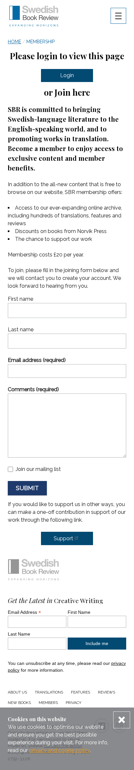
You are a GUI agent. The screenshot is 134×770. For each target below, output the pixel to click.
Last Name (19, 634)
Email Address (24, 612)
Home (14, 41)
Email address (37, 360)
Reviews (106, 692)
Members (48, 702)
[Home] (34, 571)
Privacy (73, 702)
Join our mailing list (38, 469)
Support (63, 538)
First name (20, 299)
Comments (33, 389)
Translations (49, 692)
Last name (21, 329)
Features (80, 692)
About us (17, 692)
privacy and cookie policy (59, 750)
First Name (79, 612)
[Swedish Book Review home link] (34, 17)
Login (67, 75)
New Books (19, 702)
